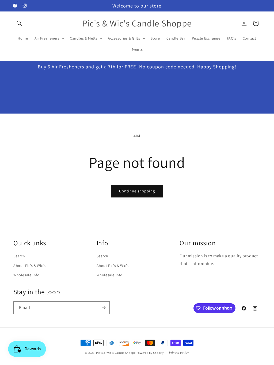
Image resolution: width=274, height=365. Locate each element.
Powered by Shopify (150, 353)
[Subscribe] (103, 307)
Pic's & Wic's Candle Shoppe (116, 353)
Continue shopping (137, 190)
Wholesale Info (26, 275)
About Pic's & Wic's (29, 265)
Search (19, 256)
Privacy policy (179, 352)
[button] (19, 23)
